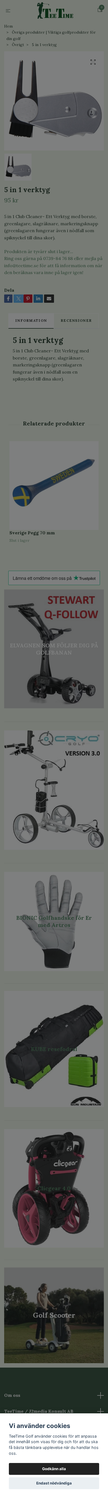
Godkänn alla (54, 1469)
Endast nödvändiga (54, 1483)
